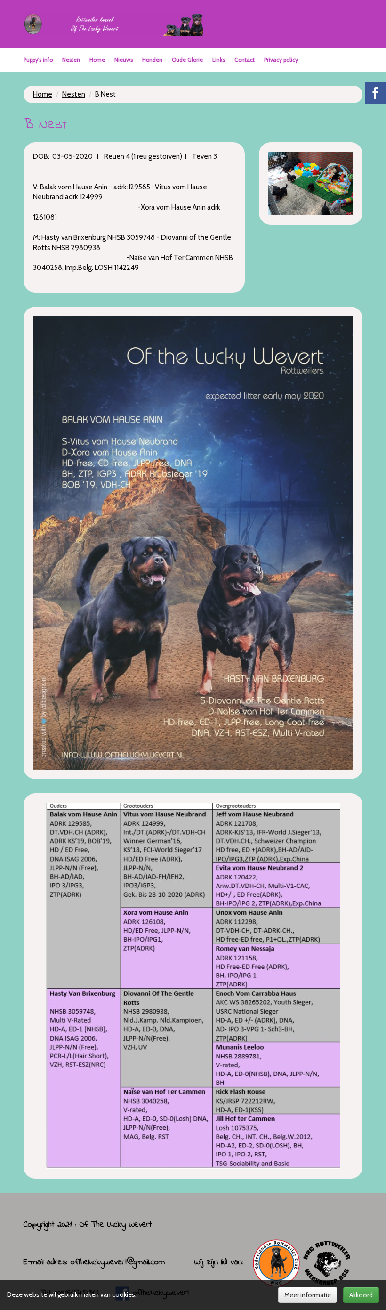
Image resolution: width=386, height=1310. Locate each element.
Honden (152, 59)
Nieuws (123, 59)
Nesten (71, 59)
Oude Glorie (187, 59)
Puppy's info (38, 59)
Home (97, 59)
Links (218, 59)
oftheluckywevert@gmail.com (118, 1262)
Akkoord (361, 1295)
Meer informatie (307, 1295)
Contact (244, 59)
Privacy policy (281, 59)
